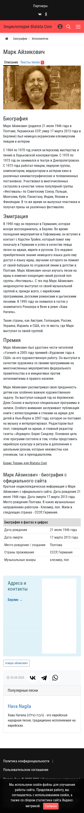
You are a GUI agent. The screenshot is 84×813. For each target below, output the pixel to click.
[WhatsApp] (55, 678)
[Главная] (6, 38)
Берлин (13, 600)
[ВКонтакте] (33, 678)
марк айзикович (17, 663)
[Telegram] (44, 678)
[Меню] (78, 26)
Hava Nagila (19, 706)
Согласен (51, 806)
